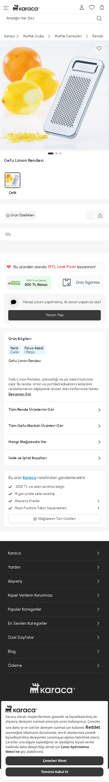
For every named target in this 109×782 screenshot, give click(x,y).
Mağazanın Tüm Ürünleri (57, 519)
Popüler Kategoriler (25, 609)
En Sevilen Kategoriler (27, 623)
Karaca (14, 553)
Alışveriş (15, 581)
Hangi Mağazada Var (27, 442)
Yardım (14, 567)
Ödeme (15, 665)
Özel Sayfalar (21, 637)
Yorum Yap (54, 315)
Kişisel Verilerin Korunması (30, 595)
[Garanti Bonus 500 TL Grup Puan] (28, 282)
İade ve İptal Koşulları (27, 458)
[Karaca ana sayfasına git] (52, 688)
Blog (12, 651)
